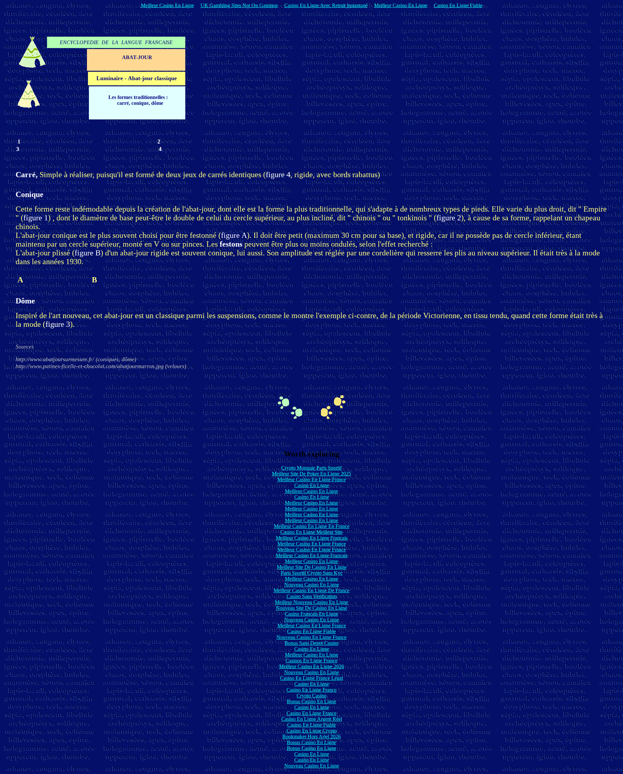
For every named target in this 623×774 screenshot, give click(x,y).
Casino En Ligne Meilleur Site (311, 532)
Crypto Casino (311, 695)
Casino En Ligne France (311, 690)
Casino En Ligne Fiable (458, 5)
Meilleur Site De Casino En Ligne (312, 567)
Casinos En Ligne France (311, 660)
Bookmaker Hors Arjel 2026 (311, 736)
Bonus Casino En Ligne (311, 701)
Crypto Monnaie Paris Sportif (311, 468)
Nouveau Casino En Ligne (311, 584)
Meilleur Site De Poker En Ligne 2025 (311, 473)
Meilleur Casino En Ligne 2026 (311, 666)
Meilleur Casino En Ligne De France (311, 590)
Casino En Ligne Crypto (312, 730)
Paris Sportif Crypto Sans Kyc (312, 573)
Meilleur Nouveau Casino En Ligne (311, 602)
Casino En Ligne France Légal (311, 678)
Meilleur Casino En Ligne (167, 5)
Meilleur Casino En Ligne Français (312, 538)
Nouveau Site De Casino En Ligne (311, 608)
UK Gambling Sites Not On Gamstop (239, 5)
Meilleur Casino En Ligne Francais (312, 555)
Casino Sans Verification (312, 596)
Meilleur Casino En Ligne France (311, 479)
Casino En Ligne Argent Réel (311, 719)
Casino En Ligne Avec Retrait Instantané (326, 5)
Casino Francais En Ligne (311, 614)
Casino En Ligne (311, 485)
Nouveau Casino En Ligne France (311, 637)
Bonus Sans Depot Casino (311, 643)
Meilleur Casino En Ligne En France (311, 526)
